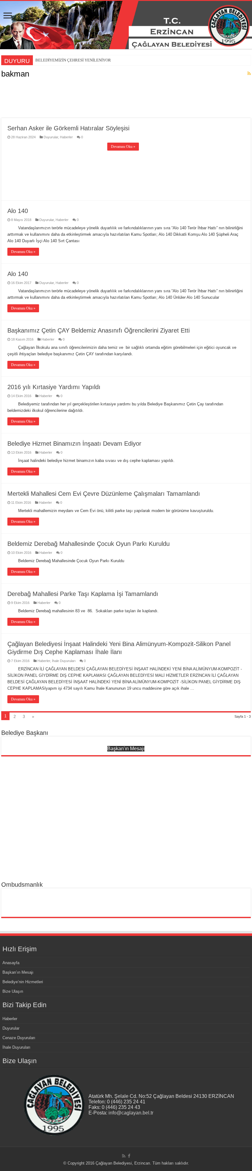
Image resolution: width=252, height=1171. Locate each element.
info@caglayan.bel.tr (130, 1112)
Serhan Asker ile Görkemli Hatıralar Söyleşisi (68, 128)
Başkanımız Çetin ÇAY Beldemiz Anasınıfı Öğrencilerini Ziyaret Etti (98, 330)
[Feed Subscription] (249, 73)
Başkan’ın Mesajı (17, 972)
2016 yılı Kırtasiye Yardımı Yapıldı (53, 387)
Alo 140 (17, 210)
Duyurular (51, 137)
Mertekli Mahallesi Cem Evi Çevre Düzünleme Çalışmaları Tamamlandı (103, 493)
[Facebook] (129, 1156)
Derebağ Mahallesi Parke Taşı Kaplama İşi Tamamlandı (82, 593)
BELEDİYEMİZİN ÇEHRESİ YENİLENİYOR (73, 60)
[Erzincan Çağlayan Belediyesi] (126, 25)
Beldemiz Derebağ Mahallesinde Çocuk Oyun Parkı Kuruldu (88, 543)
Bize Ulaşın (12, 991)
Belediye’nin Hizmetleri (22, 982)
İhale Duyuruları (64, 661)
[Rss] (123, 1156)
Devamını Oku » (123, 146)
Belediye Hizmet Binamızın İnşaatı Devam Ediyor (74, 443)
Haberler (66, 137)
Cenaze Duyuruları (18, 1037)
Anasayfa (10, 962)
